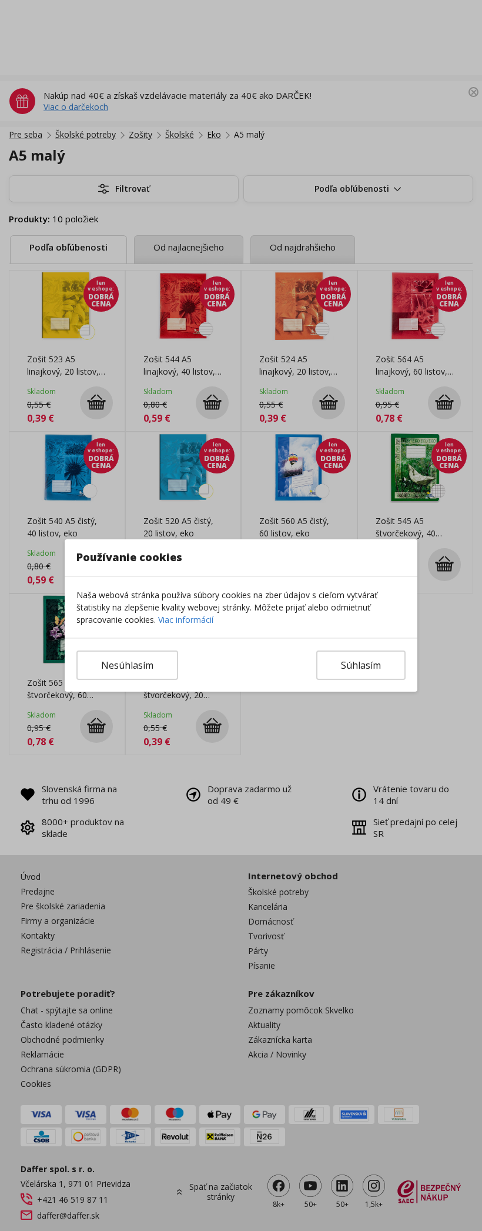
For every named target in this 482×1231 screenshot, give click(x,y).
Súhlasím (361, 665)
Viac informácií (185, 619)
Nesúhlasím (127, 665)
